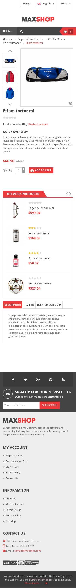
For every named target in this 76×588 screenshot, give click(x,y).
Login (28, 3)
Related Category (49, 305)
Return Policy (13, 472)
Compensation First (17, 461)
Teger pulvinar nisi (41, 208)
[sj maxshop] (38, 19)
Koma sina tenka (39, 283)
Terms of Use (13, 510)
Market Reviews (15, 504)
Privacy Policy (13, 515)
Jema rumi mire (38, 233)
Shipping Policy (14, 455)
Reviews (29, 305)
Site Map (11, 521)
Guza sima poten (39, 258)
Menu (9, 31)
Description (12, 305)
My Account (12, 467)
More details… (33, 583)
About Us (11, 498)
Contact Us (12, 478)
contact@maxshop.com (27, 550)
